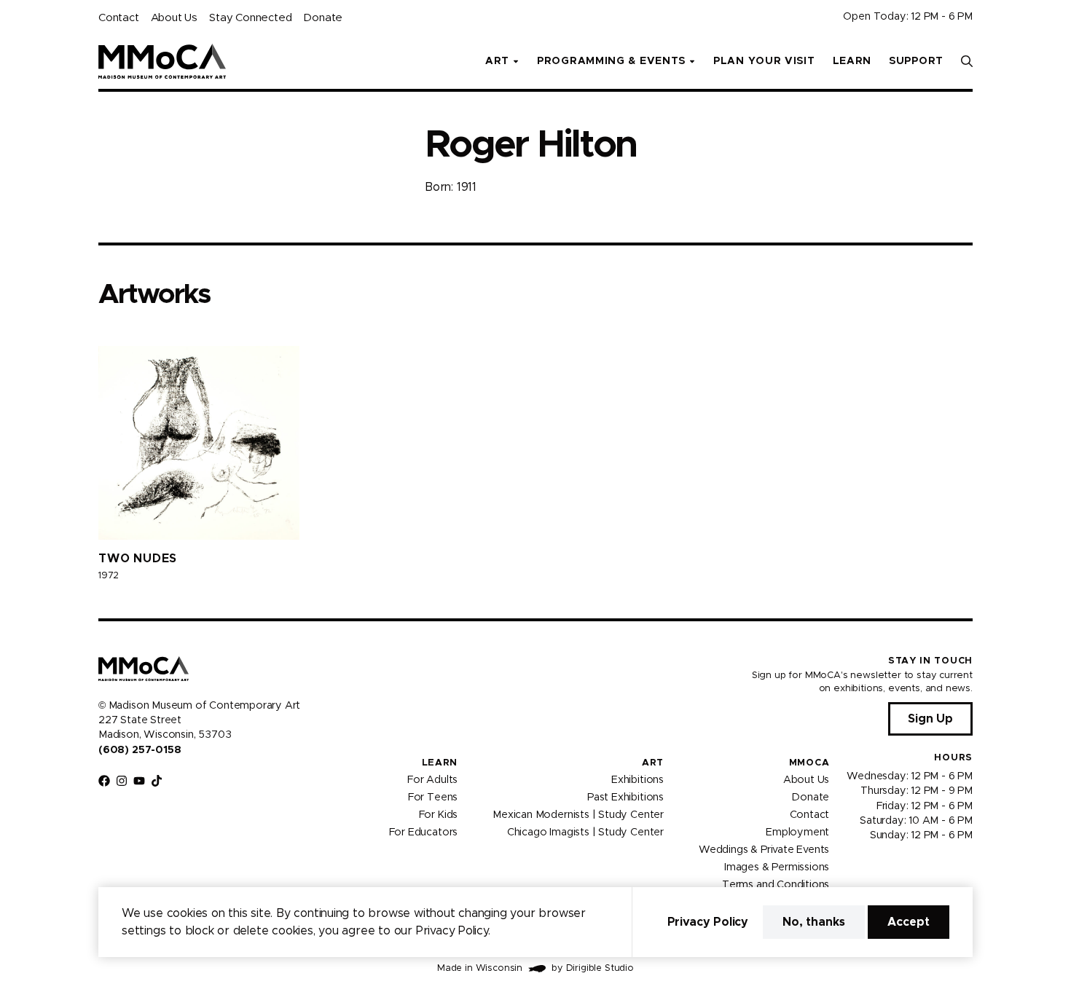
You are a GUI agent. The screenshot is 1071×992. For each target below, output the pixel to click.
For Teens (433, 797)
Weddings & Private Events (764, 850)
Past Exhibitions (625, 797)
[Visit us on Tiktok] (156, 781)
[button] (967, 61)
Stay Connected (250, 17)
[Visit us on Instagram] (122, 781)
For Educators (423, 832)
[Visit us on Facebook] (104, 781)
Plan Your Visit (764, 61)
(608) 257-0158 (139, 750)
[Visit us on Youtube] (139, 781)
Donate (322, 17)
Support (916, 61)
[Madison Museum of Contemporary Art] (162, 61)
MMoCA (809, 763)
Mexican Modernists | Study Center (578, 815)
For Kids (438, 815)
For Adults (432, 780)
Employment (797, 832)
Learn (852, 61)
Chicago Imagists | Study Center (585, 832)
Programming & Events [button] (611, 61)
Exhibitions (637, 780)
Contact (118, 17)
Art (653, 763)
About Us (174, 17)
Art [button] (497, 61)
